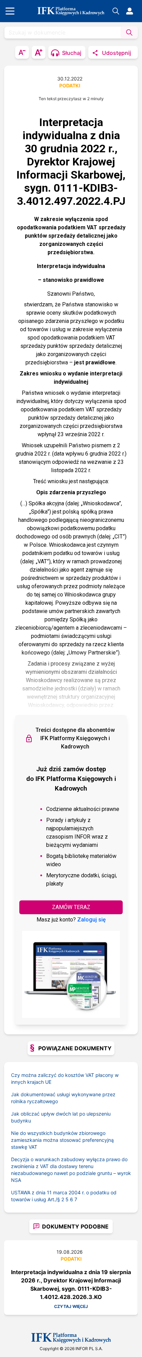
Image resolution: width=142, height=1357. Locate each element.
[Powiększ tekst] (38, 52)
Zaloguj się (91, 919)
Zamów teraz (71, 907)
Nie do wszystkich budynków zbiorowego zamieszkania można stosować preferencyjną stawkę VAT (62, 1140)
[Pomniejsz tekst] (22, 52)
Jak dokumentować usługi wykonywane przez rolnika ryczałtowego (63, 1097)
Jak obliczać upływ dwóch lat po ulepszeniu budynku (61, 1117)
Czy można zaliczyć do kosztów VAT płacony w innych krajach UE (65, 1078)
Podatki (69, 85)
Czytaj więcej (71, 1306)
